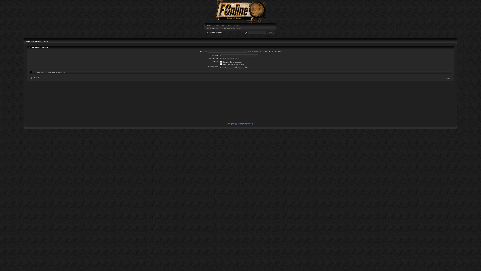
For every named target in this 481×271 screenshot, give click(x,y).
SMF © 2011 (238, 123)
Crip (253, 124)
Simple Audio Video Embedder (236, 124)
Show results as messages (232, 62)
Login (229, 25)
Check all (36, 78)
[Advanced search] (245, 32)
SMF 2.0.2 (231, 123)
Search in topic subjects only (233, 64)
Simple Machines (248, 123)
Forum (216, 25)
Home (209, 25)
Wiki (222, 25)
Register (236, 25)
